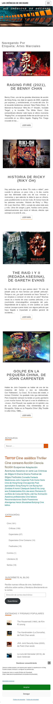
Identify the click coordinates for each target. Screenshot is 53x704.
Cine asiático (26, 457)
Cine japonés (28, 482)
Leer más (27, 125)
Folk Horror (35, 480)
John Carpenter (22, 480)
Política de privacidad (19, 699)
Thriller (41, 457)
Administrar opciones (8, 681)
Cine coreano (14, 462)
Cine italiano (31, 496)
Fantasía (34, 477)
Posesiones (32, 499)
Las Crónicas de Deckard (15, 3)
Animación (42, 493)
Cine (9, 523)
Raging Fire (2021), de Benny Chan (26, 87)
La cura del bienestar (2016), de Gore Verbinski (31, 655)
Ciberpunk (25, 488)
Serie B (33, 488)
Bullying (35, 502)
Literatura (11, 559)
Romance (39, 491)
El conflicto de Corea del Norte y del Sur (25, 492)
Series (9, 564)
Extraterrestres (15, 491)
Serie (42, 480)
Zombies (8, 488)
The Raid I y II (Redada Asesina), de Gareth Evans (26, 276)
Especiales (13, 534)
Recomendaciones (13, 499)
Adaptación (32, 467)
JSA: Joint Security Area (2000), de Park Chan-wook (31, 644)
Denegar (26, 694)
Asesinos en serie (24, 470)
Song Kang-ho (22, 485)
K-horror (16, 488)
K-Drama (19, 473)
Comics (10, 553)
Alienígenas (10, 502)
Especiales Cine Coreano (20, 540)
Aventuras (10, 470)
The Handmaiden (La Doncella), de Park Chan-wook (31, 633)
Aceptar (26, 687)
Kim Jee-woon (28, 491)
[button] (49, 663)
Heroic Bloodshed (23, 502)
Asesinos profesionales (15, 496)
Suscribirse (12, 601)
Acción (28, 462)
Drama (27, 473)
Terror (10, 457)
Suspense (19, 467)
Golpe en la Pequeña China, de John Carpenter (26, 375)
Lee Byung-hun (35, 485)
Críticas (12, 528)
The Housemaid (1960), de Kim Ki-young (31, 623)
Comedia (26, 477)
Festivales (16, 477)
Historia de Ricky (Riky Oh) (26, 179)
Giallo (24, 499)
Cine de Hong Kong (13, 482)
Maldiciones (10, 480)
